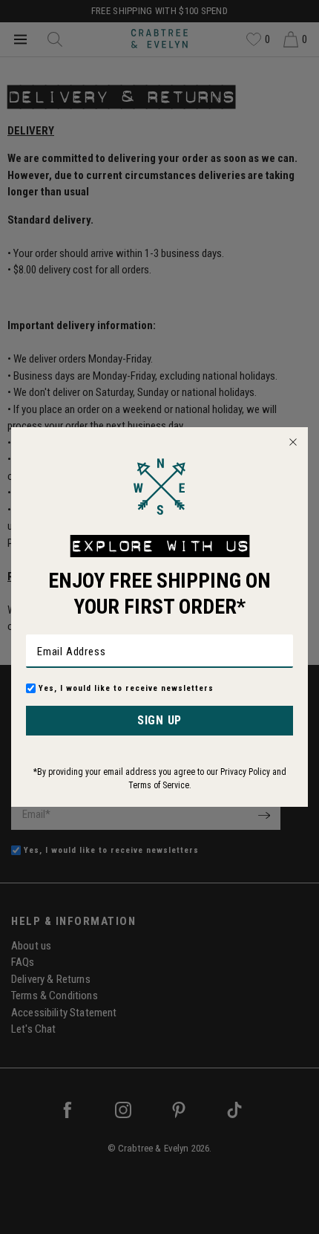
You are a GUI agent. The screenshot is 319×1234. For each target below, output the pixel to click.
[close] (293, 442)
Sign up (159, 720)
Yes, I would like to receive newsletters (126, 688)
